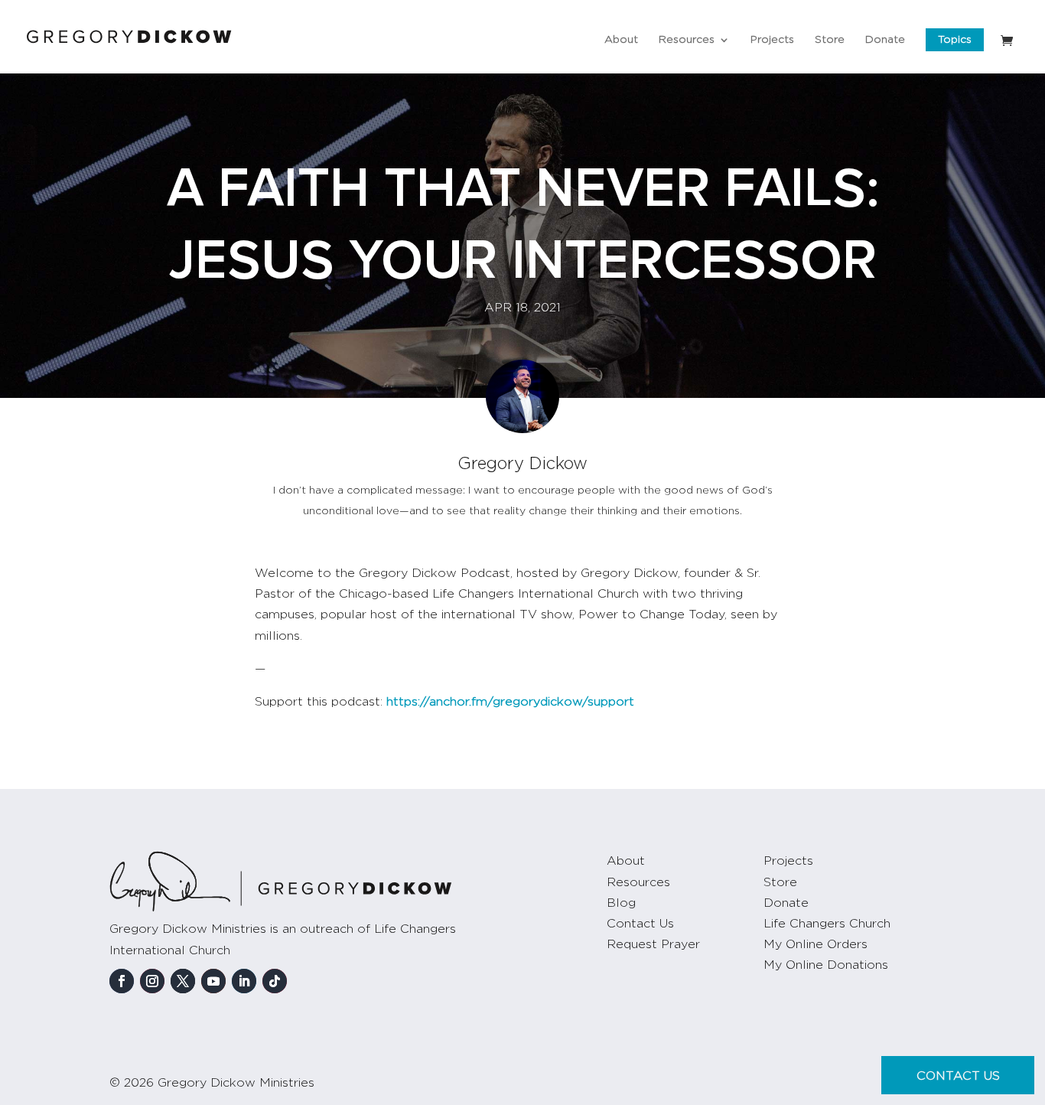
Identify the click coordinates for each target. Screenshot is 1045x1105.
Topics (955, 39)
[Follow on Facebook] (121, 981)
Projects (772, 39)
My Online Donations (825, 965)
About (621, 39)
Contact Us (640, 924)
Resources (687, 39)
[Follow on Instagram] (152, 981)
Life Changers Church (826, 924)
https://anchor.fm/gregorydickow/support (510, 702)
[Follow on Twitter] (183, 981)
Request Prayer (653, 944)
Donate (885, 39)
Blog (621, 903)
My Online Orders (815, 944)
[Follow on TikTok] (274, 981)
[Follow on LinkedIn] (244, 981)
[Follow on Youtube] (213, 981)
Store (830, 39)
